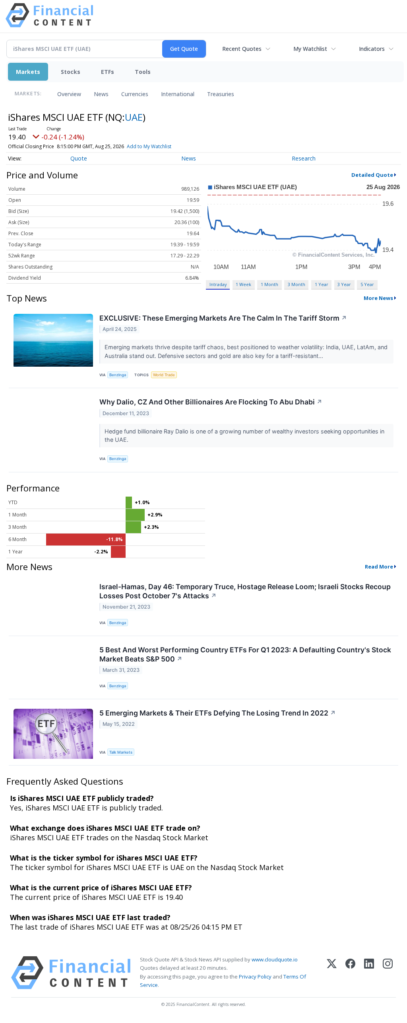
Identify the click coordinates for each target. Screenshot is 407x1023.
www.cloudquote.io (275, 959)
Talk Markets (120, 752)
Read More (379, 566)
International (177, 94)
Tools (143, 71)
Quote (78, 158)
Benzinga (117, 375)
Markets (28, 71)
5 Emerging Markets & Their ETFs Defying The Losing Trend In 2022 (217, 713)
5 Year (367, 284)
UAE (134, 117)
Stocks (70, 71)
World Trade (164, 375)
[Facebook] (350, 972)
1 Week (243, 284)
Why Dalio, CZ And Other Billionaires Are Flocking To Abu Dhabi (210, 402)
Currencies (134, 94)
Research (304, 158)
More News (378, 298)
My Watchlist (310, 48)
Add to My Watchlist (149, 146)
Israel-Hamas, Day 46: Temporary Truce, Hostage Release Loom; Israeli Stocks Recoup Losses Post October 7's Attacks (245, 591)
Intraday (218, 284)
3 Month (296, 284)
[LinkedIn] (369, 972)
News (101, 94)
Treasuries (220, 94)
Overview (69, 94)
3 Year (344, 284)
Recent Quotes (242, 48)
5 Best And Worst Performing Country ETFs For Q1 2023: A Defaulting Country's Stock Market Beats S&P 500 (245, 654)
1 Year (321, 284)
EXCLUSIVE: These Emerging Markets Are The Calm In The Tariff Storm (223, 318)
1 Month (269, 284)
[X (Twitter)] (332, 972)
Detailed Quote (372, 174)
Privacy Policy (255, 976)
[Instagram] (388, 972)
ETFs (107, 71)
